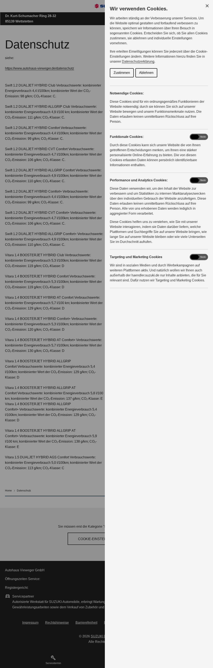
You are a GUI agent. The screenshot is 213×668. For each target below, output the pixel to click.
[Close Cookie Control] (207, 5)
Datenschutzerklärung (138, 61)
